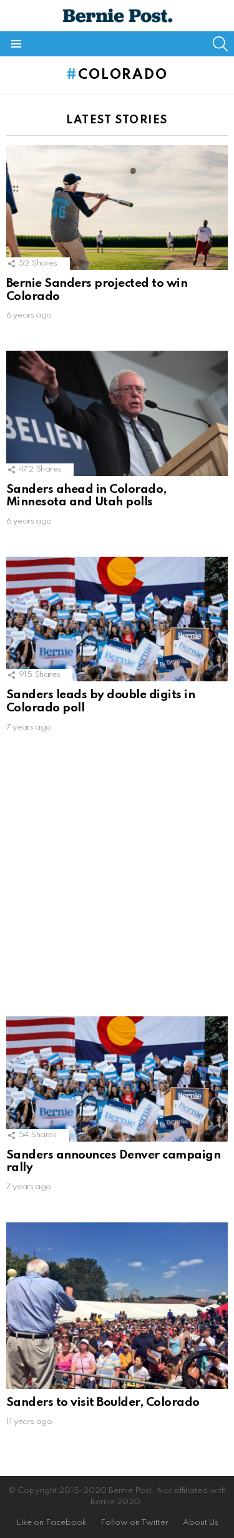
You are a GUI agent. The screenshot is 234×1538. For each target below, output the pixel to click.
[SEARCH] (220, 43)
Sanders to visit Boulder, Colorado (103, 1402)
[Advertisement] (117, 880)
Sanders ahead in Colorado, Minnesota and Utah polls (86, 495)
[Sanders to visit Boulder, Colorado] (117, 1306)
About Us (200, 1523)
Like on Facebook (51, 1523)
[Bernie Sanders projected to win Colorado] (117, 207)
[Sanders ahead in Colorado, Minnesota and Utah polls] (117, 413)
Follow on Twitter (134, 1523)
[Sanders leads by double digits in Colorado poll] (117, 619)
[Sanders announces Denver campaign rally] (117, 1079)
